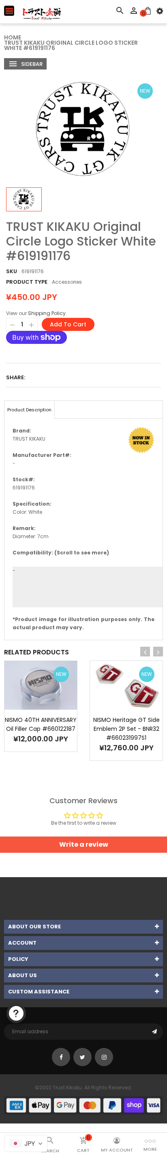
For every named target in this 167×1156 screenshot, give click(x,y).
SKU (11, 271)
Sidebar (31, 64)
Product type (26, 282)
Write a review (83, 844)
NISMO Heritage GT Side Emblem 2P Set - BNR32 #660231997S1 (126, 729)
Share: (15, 377)
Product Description (29, 409)
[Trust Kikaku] (83, 1104)
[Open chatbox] (16, 1013)
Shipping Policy (47, 313)
